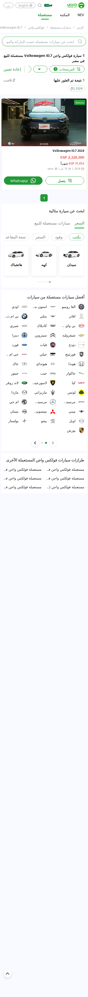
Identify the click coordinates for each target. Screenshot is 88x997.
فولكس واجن (36, 27)
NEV (80, 14)
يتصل (62, 180)
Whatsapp (19, 180)
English (23, 5)
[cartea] (75, 5)
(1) (76, 88)
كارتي (80, 27)
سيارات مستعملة (60, 27)
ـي (8, 5)
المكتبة (65, 14)
